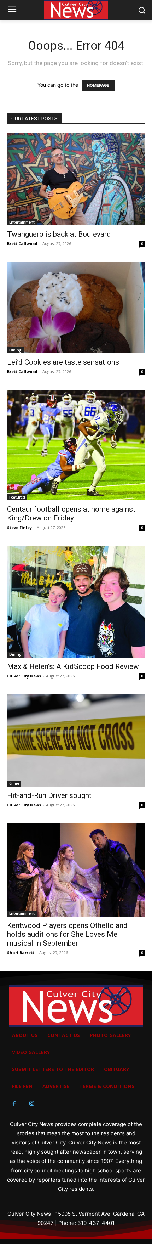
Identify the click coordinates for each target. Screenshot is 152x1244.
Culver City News (24, 676)
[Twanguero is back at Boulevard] (76, 179)
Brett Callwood (22, 243)
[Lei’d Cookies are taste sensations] (76, 307)
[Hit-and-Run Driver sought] (76, 740)
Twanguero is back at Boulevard (59, 234)
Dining (15, 350)
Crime (14, 783)
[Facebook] (14, 1104)
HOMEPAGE (98, 85)
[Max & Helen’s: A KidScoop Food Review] (76, 602)
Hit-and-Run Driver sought (49, 795)
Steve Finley (19, 527)
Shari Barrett (20, 952)
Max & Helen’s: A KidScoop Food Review (73, 666)
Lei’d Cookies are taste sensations (63, 362)
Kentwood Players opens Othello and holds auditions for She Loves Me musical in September (67, 934)
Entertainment (22, 222)
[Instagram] (32, 1104)
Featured (17, 497)
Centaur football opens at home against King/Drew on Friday (71, 513)
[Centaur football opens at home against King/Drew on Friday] (76, 445)
